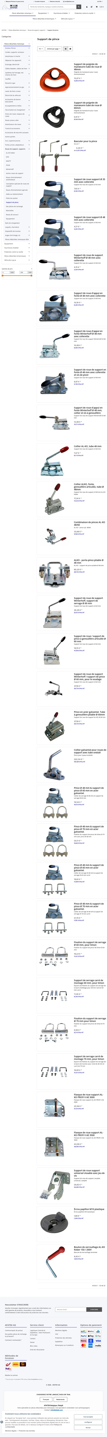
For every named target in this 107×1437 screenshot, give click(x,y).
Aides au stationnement (14, 194)
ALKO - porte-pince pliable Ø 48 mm (89, 561)
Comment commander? (13, 1340)
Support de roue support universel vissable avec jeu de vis (89, 1173)
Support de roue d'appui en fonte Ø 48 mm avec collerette (90, 294)
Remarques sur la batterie (64, 1345)
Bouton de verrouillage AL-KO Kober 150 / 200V (89, 1248)
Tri (40, 49)
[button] (87, 6)
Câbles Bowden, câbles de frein (16, 69)
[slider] (2, 275)
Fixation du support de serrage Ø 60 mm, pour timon (90, 943)
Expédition (59, 1342)
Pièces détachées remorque (14, 44)
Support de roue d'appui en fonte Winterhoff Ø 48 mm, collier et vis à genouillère (88, 410)
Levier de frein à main (13, 91)
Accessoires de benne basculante (12, 100)
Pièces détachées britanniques (15, 256)
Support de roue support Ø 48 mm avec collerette (89, 218)
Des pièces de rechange (14, 206)
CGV (56, 1334)
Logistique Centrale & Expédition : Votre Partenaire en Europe (40, 1332)
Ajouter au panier (90, 94)
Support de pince (12, 202)
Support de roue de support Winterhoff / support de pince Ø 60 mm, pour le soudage (89, 677)
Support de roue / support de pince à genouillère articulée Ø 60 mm (90, 639)
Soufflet (8, 79)
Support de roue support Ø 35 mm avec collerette (89, 180)
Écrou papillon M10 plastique (89, 1209)
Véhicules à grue (10, 260)
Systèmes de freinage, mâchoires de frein (14, 74)
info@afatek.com (69, 1)
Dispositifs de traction (13, 231)
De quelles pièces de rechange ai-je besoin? (16, 1335)
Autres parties (10, 137)
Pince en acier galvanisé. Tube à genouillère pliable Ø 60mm (89, 713)
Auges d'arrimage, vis (12, 235)
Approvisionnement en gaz (14, 87)
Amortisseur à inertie (12, 56)
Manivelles (10, 210)
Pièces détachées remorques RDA (17, 239)
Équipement (10, 219)
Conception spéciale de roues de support (17, 185)
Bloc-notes (33, 1346)
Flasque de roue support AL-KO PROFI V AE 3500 (88, 1134)
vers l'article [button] (90, 157)
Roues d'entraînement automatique (14, 178)
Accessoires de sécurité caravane (16, 133)
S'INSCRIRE (94, 1309)
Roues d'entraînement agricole (17, 190)
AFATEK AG (56, 1385)
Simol (8, 165)
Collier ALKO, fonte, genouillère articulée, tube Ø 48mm (89, 487)
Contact (32, 1338)
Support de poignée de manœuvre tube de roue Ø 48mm (88, 67)
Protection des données (27, 1431)
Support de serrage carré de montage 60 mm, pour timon (89, 981)
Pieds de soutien (12, 198)
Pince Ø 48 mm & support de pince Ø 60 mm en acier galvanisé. (89, 791)
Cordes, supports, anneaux (14, 52)
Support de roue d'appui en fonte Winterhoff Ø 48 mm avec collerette (88, 334)
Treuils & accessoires (12, 128)
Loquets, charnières (12, 227)
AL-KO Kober (10, 153)
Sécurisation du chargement (15, 110)
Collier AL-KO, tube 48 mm (88, 446)
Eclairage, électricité (12, 64)
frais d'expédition (33, 1379)
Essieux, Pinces (10, 48)
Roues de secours (12, 215)
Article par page (53, 49)
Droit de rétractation (37, 1350)
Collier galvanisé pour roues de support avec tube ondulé (90, 751)
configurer (88, 1422)
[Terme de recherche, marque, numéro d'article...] (78, 7)
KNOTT (8, 161)
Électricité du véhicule (13, 95)
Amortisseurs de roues (13, 124)
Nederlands (60, 1399)
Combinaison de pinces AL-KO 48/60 (89, 523)
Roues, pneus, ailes (12, 120)
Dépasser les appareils (13, 60)
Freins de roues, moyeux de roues (14, 115)
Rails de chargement (12, 223)
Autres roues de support (14, 173)
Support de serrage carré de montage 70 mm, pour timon (89, 1057)
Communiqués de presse (14, 1330)
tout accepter (88, 1417)
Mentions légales (11, 1431)
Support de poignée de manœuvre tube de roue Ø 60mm (88, 105)
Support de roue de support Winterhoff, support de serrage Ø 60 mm (88, 601)
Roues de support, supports (15, 149)
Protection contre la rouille (13, 252)
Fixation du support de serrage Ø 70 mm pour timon (90, 1019)
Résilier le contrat (11, 1375)
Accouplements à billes (13, 106)
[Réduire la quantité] (75, 87)
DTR (7, 157)
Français (46, 1399)
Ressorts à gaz (10, 83)
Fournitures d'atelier (11, 248)
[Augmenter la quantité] (104, 87)
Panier (32, 1342)
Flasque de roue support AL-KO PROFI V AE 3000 (88, 1096)
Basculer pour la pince (85, 141)
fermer (88, 1427)
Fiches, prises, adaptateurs (14, 145)
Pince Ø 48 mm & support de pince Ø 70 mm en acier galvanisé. (89, 829)
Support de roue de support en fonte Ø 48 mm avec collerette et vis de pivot (90, 372)
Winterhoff (10, 169)
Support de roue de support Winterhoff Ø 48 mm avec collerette (88, 258)
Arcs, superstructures (12, 141)
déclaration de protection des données (34, 1313)
